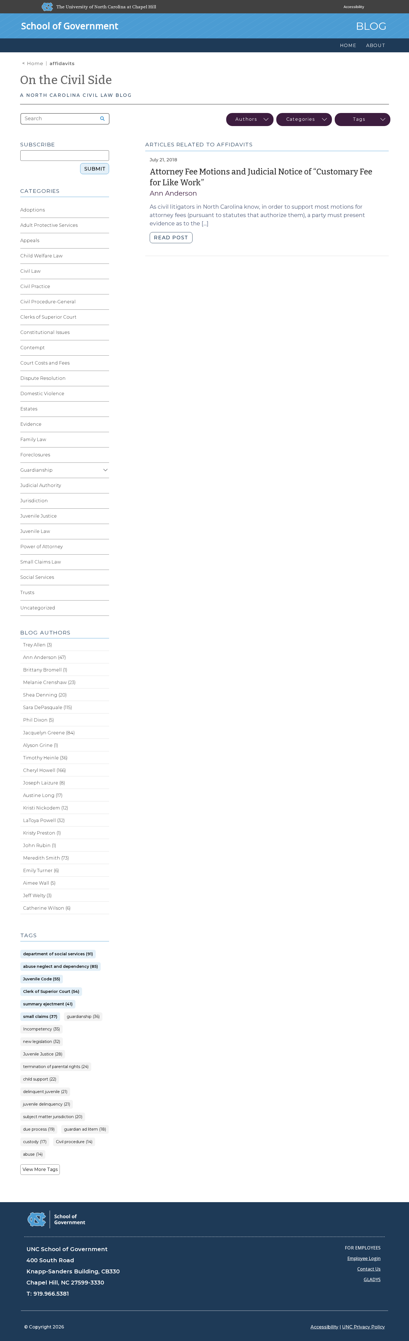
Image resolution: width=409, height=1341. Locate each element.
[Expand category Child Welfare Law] (104, 256)
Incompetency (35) (41, 1029)
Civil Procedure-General (48, 301)
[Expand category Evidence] (104, 424)
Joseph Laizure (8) (44, 783)
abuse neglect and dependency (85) (60, 966)
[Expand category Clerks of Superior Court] (104, 317)
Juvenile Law (35, 531)
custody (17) (34, 1141)
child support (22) (39, 1079)
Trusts (27, 592)
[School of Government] (56, 1219)
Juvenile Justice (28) (42, 1054)
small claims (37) (40, 1016)
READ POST (171, 238)
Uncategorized (37, 608)
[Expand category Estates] (104, 409)
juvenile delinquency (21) (46, 1104)
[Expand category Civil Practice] (104, 286)
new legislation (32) (41, 1041)
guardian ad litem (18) (85, 1129)
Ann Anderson (173, 193)
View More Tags (40, 1169)
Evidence (30, 424)
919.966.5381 (51, 1293)
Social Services (37, 577)
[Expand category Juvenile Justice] (104, 516)
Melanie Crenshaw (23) (49, 682)
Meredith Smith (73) (46, 858)
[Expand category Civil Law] (104, 271)
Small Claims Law (40, 562)
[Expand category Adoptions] (104, 210)
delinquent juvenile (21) (45, 1091)
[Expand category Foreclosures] (104, 454)
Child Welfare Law (41, 256)
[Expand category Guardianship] (104, 470)
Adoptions (32, 210)
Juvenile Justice (38, 516)
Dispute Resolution (43, 378)
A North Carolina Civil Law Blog (76, 95)
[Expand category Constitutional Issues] (104, 332)
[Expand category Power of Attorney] (104, 546)
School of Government (69, 26)
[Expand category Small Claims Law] (104, 562)
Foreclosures (35, 454)
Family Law (33, 439)
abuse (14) (33, 1154)
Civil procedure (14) (74, 1141)
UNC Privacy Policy (363, 1327)
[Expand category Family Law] (104, 439)
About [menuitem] (376, 45)
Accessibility (354, 6)
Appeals (29, 240)
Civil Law (30, 271)
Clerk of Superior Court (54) (51, 991)
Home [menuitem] (348, 45)
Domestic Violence (42, 393)
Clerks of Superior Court (48, 317)
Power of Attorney (41, 546)
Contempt (32, 347)
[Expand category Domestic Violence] (104, 393)
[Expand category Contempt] (104, 347)
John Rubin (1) (39, 845)
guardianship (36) (83, 1016)
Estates (28, 409)
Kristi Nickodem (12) (45, 808)
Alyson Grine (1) (40, 745)
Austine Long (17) (43, 795)
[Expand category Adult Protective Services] (104, 225)
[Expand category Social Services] (104, 577)
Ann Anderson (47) (44, 657)
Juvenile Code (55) (41, 979)
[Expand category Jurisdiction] (104, 500)
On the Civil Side (66, 80)
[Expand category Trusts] (104, 592)
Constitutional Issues (45, 332)
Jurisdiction (34, 500)
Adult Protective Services (49, 225)
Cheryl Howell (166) (44, 770)
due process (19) (39, 1129)
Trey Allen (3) (37, 645)
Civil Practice (35, 286)
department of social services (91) (58, 954)
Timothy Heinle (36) (45, 758)
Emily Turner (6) (41, 870)
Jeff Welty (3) (37, 895)
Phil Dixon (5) (38, 720)
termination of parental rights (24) (55, 1066)
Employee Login (364, 1258)
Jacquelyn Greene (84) (49, 732)
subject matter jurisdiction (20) (52, 1116)
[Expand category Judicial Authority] (104, 485)
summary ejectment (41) (48, 1004)
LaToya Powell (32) (44, 820)
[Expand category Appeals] (104, 240)
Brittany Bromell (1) (45, 670)
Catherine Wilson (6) (47, 908)
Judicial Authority (40, 485)
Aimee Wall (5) (39, 883)
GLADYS (372, 1279)
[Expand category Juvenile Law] (104, 531)
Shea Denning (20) (45, 695)
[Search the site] (100, 118)
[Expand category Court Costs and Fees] (104, 363)
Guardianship (36, 470)
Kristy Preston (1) (42, 833)
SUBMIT (94, 169)
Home (35, 63)
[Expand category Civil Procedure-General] (104, 301)
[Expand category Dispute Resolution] (104, 378)
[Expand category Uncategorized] (104, 608)
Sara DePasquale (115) (47, 707)
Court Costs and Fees (45, 363)
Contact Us (369, 1269)
